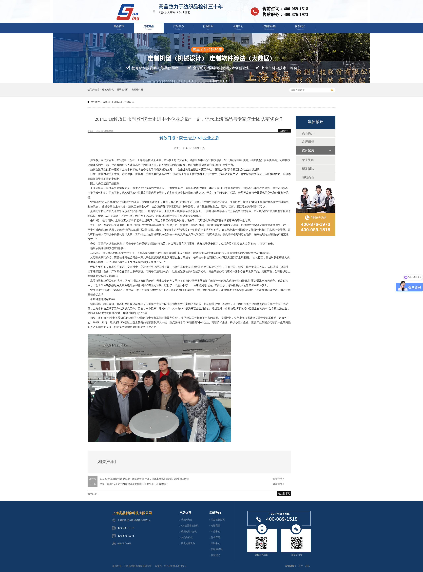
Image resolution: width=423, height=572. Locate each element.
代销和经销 (269, 27)
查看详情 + (278, 479)
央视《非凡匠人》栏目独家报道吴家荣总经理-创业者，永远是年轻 (134, 484)
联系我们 (300, 27)
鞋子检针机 (122, 89)
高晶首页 (119, 27)
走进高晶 (148, 27)
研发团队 (308, 168)
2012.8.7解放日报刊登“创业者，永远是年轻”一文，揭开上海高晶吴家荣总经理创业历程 (144, 479)
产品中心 (178, 27)
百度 (300, 566)
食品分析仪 (187, 537)
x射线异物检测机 (189, 525)
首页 (105, 102)
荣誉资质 (308, 160)
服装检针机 (108, 89)
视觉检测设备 (188, 543)
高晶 (307, 566)
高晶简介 (308, 133)
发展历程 (308, 141)
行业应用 (208, 27)
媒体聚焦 (129, 102)
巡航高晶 (308, 177)
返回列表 (284, 131)
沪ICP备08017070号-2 (175, 566)
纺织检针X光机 (189, 531)
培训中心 (238, 27)
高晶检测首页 (218, 519)
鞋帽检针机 (137, 89)
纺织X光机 (186, 519)
